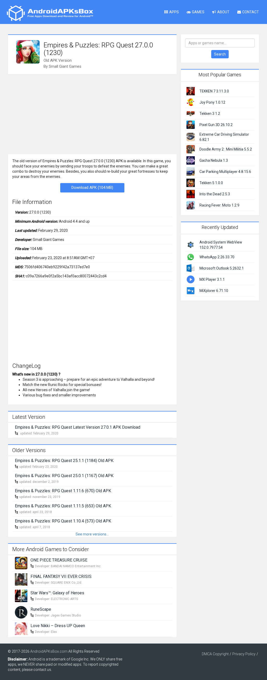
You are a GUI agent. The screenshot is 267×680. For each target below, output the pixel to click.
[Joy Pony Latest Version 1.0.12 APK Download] (190, 102)
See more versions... (92, 534)
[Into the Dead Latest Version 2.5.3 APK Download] (190, 194)
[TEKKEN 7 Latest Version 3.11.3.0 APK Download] (190, 91)
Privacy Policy (244, 654)
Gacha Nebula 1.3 (213, 160)
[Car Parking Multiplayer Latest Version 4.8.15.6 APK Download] (190, 171)
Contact (250, 12)
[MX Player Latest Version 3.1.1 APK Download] (190, 279)
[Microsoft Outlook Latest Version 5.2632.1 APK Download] (190, 268)
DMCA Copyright (215, 654)
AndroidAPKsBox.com (49, 651)
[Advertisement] (92, 113)
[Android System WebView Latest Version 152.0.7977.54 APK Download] (190, 244)
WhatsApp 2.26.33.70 (216, 257)
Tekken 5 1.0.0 (211, 183)
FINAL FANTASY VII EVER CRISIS (61, 576)
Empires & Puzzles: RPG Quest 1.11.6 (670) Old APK (63, 490)
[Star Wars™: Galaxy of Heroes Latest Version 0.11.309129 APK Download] (21, 596)
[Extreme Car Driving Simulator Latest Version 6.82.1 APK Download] (190, 137)
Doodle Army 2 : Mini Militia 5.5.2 (225, 149)
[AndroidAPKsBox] (49, 13)
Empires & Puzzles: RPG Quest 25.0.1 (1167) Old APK (64, 475)
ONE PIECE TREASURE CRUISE (59, 560)
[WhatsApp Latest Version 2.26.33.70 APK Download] (190, 256)
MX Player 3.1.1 (212, 279)
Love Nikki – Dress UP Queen (58, 625)
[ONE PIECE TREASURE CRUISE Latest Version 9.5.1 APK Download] (21, 563)
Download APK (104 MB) (92, 187)
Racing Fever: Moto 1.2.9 (219, 205)
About (223, 12)
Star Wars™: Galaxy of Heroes (57, 592)
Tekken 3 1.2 (209, 113)
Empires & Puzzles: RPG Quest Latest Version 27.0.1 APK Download (77, 427)
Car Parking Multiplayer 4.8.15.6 (225, 172)
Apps (174, 12)
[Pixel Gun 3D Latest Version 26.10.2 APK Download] (190, 124)
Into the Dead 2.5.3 (214, 194)
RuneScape (41, 609)
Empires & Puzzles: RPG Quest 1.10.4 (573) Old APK (63, 521)
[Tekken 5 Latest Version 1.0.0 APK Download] (190, 182)
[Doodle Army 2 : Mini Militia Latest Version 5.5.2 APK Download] (190, 149)
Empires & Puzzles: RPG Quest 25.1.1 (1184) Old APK (64, 460)
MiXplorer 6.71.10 (213, 291)
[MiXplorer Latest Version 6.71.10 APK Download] (190, 290)
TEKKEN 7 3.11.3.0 (214, 91)
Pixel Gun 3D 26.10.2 (216, 125)
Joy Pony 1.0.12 (212, 102)
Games (198, 12)
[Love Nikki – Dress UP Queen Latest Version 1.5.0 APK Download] (21, 628)
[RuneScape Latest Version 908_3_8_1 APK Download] (21, 612)
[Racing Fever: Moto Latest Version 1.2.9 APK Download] (190, 205)
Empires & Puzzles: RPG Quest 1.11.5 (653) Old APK (63, 505)
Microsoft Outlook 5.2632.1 (221, 268)
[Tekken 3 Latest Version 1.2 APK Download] (190, 113)
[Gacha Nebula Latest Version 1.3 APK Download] (190, 160)
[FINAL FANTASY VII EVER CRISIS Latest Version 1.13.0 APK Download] (21, 579)
